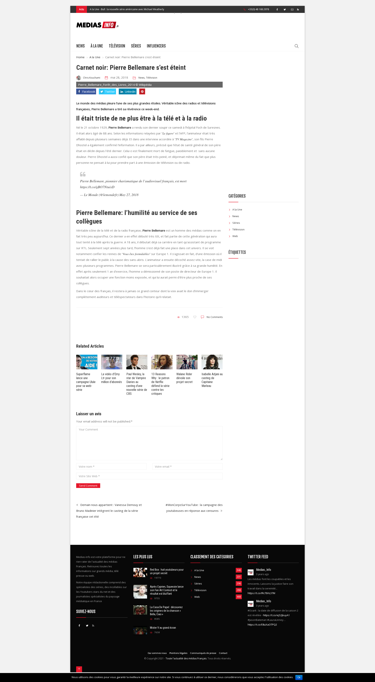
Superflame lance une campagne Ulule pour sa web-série (86, 382)
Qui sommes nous (157, 653)
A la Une (94, 9)
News (80, 46)
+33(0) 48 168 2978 (258, 9)
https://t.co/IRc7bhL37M (261, 593)
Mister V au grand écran (163, 627)
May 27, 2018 (128, 194)
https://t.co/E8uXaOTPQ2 (262, 624)
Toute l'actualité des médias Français (186, 658)
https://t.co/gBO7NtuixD (97, 186)
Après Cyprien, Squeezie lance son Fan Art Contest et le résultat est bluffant (167, 590)
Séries (136, 46)
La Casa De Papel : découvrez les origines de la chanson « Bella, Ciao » (166, 611)
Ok (298, 677)
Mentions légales (178, 653)
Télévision (117, 46)
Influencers (156, 46)
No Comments (215, 317)
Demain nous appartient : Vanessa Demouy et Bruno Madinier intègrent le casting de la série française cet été (109, 510)
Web (235, 236)
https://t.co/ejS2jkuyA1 (276, 615)
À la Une (97, 46)
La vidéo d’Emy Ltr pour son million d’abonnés (111, 378)
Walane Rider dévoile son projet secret (184, 378)
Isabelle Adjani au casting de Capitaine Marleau (212, 380)
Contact (223, 653)
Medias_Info (263, 570)
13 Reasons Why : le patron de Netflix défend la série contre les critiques (160, 384)
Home (80, 57)
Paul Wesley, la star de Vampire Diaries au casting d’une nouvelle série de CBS (136, 384)
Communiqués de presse (203, 653)
